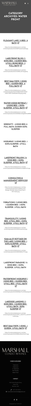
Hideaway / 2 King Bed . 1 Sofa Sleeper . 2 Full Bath (16, 144)
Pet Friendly (15, 370)
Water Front (15, 372)
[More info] (25, 3)
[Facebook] (14, 400)
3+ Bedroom (15, 368)
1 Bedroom (15, 365)
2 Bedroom (15, 367)
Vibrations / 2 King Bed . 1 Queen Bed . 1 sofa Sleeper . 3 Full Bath (15, 205)
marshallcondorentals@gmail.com (16, 391)
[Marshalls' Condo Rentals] (9, 3)
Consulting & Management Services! (16, 179)
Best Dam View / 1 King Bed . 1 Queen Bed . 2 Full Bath (15, 83)
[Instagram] (17, 400)
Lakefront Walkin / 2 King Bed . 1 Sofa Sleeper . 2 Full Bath (15, 160)
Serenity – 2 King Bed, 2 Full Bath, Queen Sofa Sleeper (15, 126)
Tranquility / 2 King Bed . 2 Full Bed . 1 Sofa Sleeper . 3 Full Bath (15, 221)
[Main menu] (28, 3)
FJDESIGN (19, 403)
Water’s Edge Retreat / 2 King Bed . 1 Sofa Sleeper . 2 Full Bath (15, 105)
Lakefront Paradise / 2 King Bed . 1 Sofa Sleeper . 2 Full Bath (15, 265)
